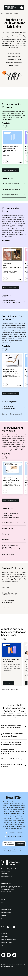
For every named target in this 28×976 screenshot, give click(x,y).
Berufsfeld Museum (6, 912)
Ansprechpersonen (6, 919)
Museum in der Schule (14, 56)
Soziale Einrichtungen (7, 906)
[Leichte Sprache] (14, 955)
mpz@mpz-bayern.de (6, 876)
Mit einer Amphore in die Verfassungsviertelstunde (11, 479)
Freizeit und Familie (6, 909)
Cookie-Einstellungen (6, 942)
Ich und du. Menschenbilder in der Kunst (12, 268)
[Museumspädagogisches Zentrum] (10, 7)
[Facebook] (2, 926)
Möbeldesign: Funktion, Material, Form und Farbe (10, 372)
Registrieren (20, 844)
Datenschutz (4, 936)
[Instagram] (8, 926)
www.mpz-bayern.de (6, 891)
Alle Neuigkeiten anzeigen (10, 689)
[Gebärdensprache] (9, 955)
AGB (2, 945)
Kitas (2, 903)
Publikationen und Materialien (14, 62)
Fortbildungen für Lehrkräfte (14, 59)
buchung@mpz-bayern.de (7, 889)
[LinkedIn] (13, 926)
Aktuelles (3, 922)
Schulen (3, 899)
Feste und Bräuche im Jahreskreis (9, 151)
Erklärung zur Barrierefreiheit (8, 939)
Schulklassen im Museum (14, 53)
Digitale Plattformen (14, 65)
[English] (3, 955)
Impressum (4, 933)
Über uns (3, 915)
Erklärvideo (7, 236)
